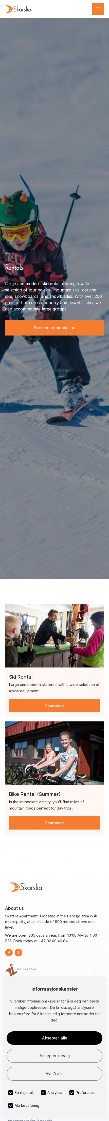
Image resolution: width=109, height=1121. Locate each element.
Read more (54, 705)
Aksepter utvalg (54, 1055)
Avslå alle (54, 1073)
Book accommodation (54, 327)
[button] (98, 9)
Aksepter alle (54, 1037)
